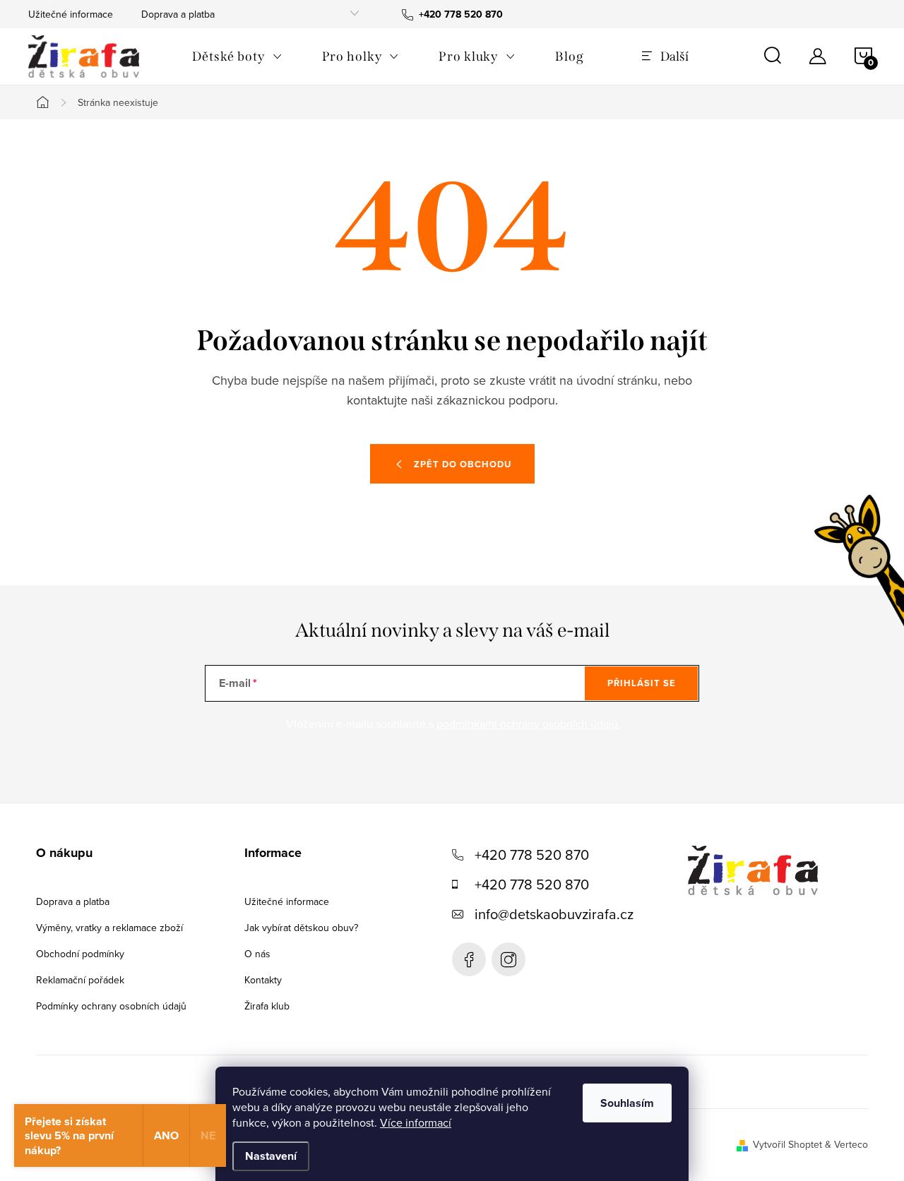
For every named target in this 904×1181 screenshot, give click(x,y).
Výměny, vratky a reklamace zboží (109, 927)
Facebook (469, 959)
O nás (257, 953)
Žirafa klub (267, 1006)
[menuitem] (237, 56)
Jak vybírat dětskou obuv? (301, 927)
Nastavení (271, 1156)
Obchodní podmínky (80, 953)
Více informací (415, 1122)
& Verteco (845, 1144)
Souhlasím (627, 1103)
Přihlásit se (641, 683)
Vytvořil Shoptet (787, 1144)
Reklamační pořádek (80, 979)
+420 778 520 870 (532, 854)
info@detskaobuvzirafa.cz (554, 914)
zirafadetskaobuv (508, 959)
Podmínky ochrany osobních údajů (111, 1006)
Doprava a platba (178, 14)
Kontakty (263, 979)
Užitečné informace (70, 14)
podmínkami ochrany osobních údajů (527, 723)
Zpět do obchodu (462, 464)
